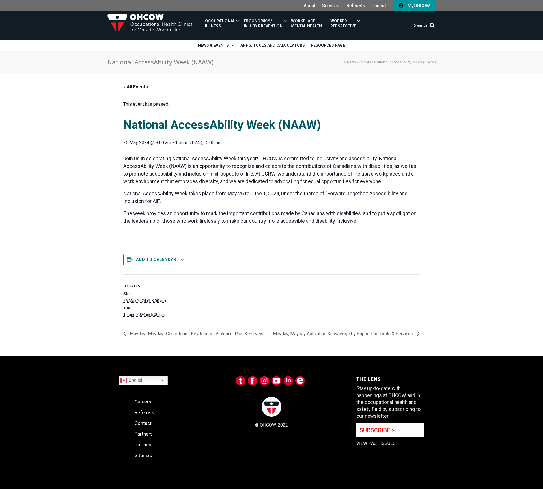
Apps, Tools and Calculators (272, 45)
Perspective (343, 23)
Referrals (355, 5)
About (309, 5)
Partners (144, 434)
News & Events (213, 45)
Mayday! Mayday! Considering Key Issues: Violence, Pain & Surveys (197, 333)
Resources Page (328, 45)
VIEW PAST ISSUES (376, 443)
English (135, 380)
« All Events (135, 87)
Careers (143, 401)
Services (331, 5)
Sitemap (143, 455)
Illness (220, 23)
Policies (143, 444)
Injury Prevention (263, 23)
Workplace (306, 23)
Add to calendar (156, 259)
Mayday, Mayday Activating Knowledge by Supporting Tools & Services (343, 333)
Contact (379, 5)
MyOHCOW (418, 5)
